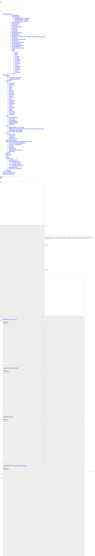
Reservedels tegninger (9, 172)
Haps (7, 155)
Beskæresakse (16, 16)
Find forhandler (7, 171)
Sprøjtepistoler (16, 43)
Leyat (7, 133)
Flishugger (15, 25)
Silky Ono (11, 113)
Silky (7, 82)
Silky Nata (12, 111)
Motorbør (11, 147)
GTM (7, 116)
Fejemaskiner (16, 23)
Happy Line (12, 135)
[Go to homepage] (11, 10)
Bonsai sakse (15, 15)
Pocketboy (18, 69)
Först (7, 76)
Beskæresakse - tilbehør (22, 21)
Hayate (17, 62)
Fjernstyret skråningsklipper (17, 143)
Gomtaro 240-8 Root (10, 319)
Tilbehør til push (16, 162)
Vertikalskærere (16, 46)
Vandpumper (12, 148)
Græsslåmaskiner (17, 32)
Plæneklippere (13, 123)
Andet (10, 110)
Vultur (8, 157)
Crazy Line (12, 134)
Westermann (9, 158)
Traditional (12, 137)
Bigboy (17, 53)
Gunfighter (18, 60)
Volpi (7, 126)
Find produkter (7, 14)
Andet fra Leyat (13, 138)
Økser (13, 49)
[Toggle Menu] (0, 11)
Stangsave (15, 29)
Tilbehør (11, 124)
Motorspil (14, 38)
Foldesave (15, 28)
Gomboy (17, 57)
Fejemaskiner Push (14, 161)
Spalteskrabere (13, 167)
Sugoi (16, 70)
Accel (16, 52)
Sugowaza (18, 72)
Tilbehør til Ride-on (17, 165)
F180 (16, 55)
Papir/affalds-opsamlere (19, 39)
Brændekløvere (16, 22)
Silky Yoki (11, 114)
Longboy (17, 67)
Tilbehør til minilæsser (15, 168)
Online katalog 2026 (8, 174)
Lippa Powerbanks (11, 140)
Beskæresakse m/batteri (22, 19)
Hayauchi (17, 63)
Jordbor (11, 145)
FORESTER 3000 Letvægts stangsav (14, 465)
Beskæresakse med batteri (16, 127)
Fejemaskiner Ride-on (15, 164)
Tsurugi (11, 104)
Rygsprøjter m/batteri (18, 42)
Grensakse (15, 31)
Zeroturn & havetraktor (15, 144)
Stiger (13, 73)
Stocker (8, 152)
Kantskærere (15, 35)
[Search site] (1, 179)
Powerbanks (15, 40)
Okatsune (8, 154)
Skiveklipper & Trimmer (15, 150)
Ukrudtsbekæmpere (17, 45)
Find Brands (6, 75)
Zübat (10, 109)
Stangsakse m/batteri (18, 48)
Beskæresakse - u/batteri (22, 18)
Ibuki (16, 65)
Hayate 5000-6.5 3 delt (10, 368)
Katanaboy (18, 66)
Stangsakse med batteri (15, 130)
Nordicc (8, 169)
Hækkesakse (15, 33)
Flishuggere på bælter (15, 77)
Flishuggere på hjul (14, 79)
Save (13, 50)
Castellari (8, 80)
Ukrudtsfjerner (13, 160)
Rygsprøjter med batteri (15, 131)
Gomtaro (17, 59)
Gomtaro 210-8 (8, 417)
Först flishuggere (17, 26)
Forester (17, 56)
